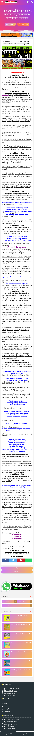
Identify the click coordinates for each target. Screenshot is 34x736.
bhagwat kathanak (26, 734)
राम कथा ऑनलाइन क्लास (10, 721)
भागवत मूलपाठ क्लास (9, 695)
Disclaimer (7, 711)
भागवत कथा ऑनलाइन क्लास (11, 719)
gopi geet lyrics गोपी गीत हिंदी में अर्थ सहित (21, 634)
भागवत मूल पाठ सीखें (9, 726)
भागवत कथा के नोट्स (9, 728)
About (5, 703)
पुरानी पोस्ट (16, 572)
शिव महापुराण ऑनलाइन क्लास (11, 725)
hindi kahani (6, 601)
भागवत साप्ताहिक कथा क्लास (11, 688)
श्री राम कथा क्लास (8, 690)
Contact (6, 706)
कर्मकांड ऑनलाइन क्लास (10, 692)
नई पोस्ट (17, 568)
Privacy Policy (7, 709)
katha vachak (22, 601)
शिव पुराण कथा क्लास (9, 693)
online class (6, 605)
